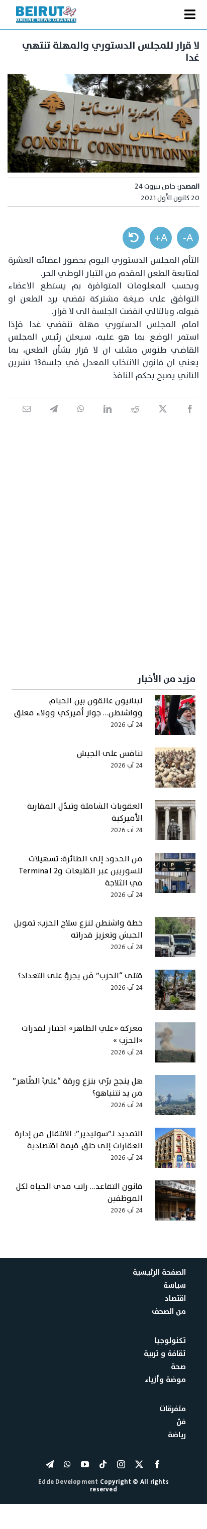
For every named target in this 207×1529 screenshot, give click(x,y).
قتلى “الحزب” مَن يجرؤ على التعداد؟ (80, 975)
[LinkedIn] (107, 419)
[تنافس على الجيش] (175, 772)
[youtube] (85, 1464)
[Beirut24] (46, 9)
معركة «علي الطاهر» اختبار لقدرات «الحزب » (82, 1034)
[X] (163, 419)
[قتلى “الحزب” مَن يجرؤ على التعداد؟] (175, 995)
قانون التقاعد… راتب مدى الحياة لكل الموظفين (79, 1192)
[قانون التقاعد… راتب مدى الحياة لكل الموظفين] (175, 1205)
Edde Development (68, 1481)
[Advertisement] (103, 540)
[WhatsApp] (80, 419)
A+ (161, 237)
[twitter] (139, 1464)
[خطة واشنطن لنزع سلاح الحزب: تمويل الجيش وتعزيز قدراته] (175, 942)
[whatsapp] (67, 1464)
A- (188, 237)
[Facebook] (190, 419)
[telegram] (50, 1464)
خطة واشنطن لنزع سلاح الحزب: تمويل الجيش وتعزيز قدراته (78, 929)
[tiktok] (103, 1464)
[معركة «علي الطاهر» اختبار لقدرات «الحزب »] (175, 1047)
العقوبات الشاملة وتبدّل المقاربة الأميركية (85, 812)
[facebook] (157, 1464)
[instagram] (121, 1464)
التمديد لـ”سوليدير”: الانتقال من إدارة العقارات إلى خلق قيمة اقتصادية (79, 1139)
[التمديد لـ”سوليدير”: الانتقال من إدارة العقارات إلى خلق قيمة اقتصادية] (175, 1153)
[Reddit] (135, 419)
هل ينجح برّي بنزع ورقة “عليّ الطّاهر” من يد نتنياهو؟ (78, 1087)
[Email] (27, 419)
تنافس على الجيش (110, 753)
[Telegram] (54, 419)
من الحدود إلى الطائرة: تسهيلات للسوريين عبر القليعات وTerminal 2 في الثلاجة (81, 870)
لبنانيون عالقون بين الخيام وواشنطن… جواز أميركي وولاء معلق (78, 706)
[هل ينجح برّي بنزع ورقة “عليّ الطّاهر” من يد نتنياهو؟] (175, 1100)
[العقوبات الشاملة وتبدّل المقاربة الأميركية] (175, 825)
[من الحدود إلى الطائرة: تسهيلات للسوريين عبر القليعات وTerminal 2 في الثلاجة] (175, 878)
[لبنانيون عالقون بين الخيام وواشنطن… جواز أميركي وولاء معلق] (175, 720)
